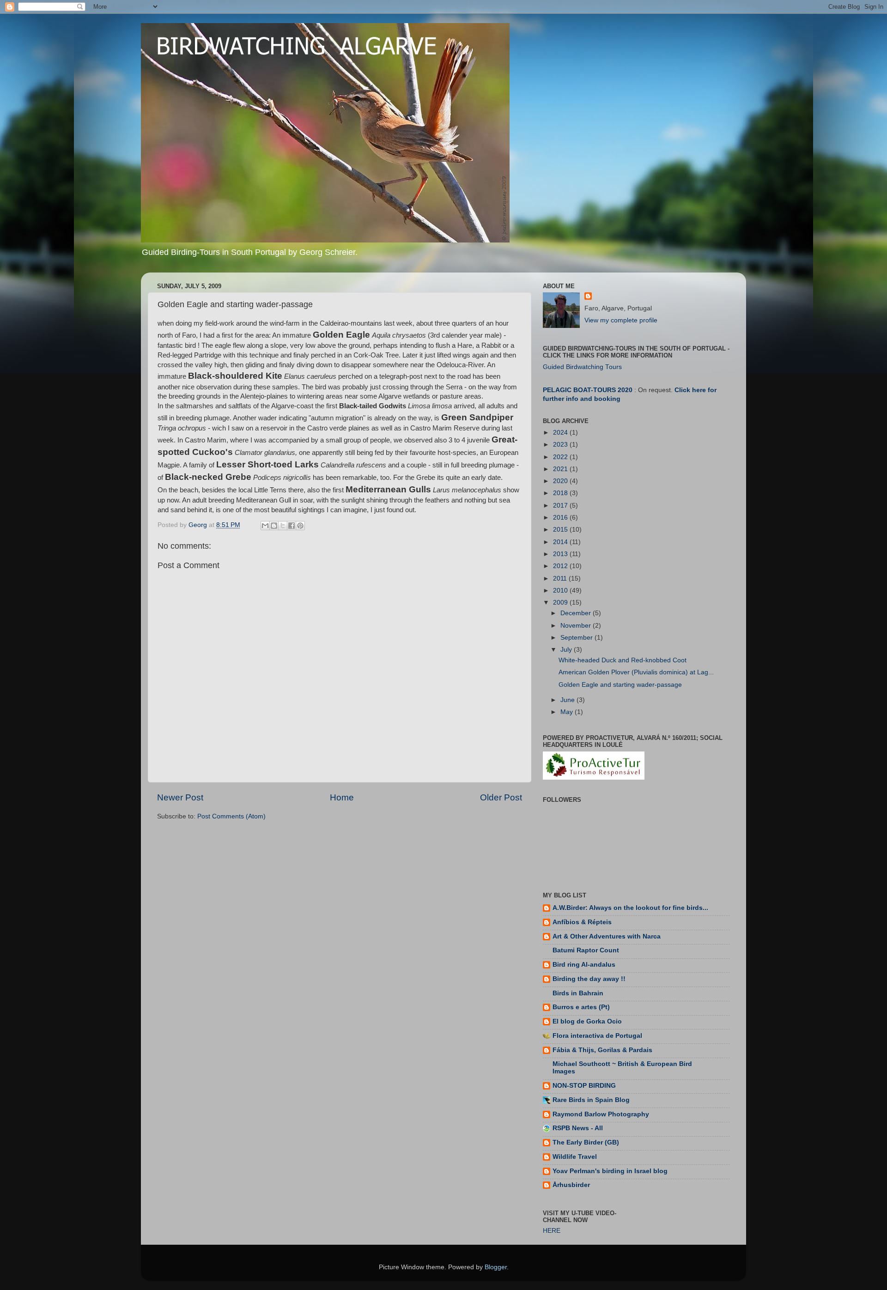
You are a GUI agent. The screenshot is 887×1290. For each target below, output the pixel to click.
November (576, 625)
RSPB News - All (578, 1128)
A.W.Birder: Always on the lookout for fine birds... (630, 907)
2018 (561, 493)
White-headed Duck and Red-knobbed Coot (623, 660)
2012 (561, 566)
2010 (561, 590)
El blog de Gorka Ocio (587, 1021)
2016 (561, 517)
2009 (561, 602)
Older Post (501, 797)
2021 (561, 469)
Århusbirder (571, 1184)
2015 (561, 529)
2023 (561, 444)
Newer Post (180, 797)
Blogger (496, 1267)
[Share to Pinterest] (300, 525)
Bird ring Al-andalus (584, 964)
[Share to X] (282, 525)
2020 (561, 481)
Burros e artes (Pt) (581, 1007)
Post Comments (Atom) (231, 816)
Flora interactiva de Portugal (597, 1035)
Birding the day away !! (589, 978)
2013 (561, 554)
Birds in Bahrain (578, 993)
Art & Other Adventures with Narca (607, 936)
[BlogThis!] (274, 525)
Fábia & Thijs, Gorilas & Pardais (602, 1050)
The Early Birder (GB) (586, 1142)
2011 (561, 578)
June (568, 699)
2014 (561, 542)
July (567, 649)
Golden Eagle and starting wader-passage (620, 684)
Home (342, 797)
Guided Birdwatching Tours (582, 366)
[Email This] (265, 525)
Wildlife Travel (575, 1156)
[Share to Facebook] (291, 525)
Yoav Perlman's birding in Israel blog (610, 1171)
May (567, 712)
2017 (561, 505)
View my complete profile (620, 320)
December (576, 613)
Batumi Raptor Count (586, 950)
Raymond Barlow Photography (601, 1114)
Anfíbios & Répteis (582, 922)
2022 (561, 457)
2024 (561, 432)
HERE (551, 1230)
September (577, 637)
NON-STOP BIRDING (584, 1085)
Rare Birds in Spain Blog (591, 1099)
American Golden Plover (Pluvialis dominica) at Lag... (636, 672)
